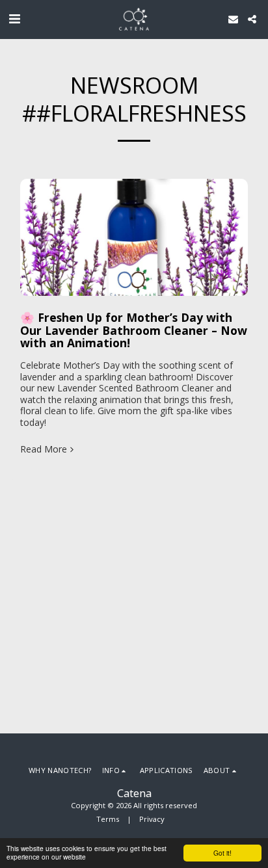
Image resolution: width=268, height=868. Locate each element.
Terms (107, 819)
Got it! (222, 853)
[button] (14, 18)
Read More (43, 449)
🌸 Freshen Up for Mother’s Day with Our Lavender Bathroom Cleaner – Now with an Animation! (133, 329)
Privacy (152, 819)
